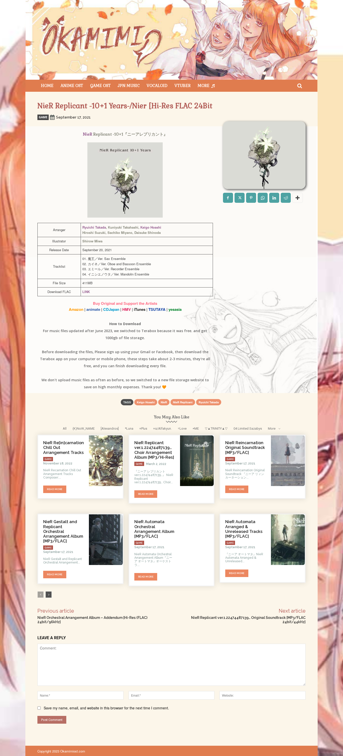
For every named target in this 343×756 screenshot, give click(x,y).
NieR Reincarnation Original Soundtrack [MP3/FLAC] (245, 447)
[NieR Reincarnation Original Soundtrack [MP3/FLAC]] (288, 460)
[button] (300, 86)
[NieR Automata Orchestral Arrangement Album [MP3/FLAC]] (197, 539)
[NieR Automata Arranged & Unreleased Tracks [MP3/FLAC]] (288, 539)
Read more (55, 489)
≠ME (196, 428)
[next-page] (48, 594)
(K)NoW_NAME (84, 428)
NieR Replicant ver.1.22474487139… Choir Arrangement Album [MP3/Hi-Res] (154, 450)
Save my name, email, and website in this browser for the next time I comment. (106, 707)
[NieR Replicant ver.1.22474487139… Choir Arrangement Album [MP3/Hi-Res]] (197, 460)
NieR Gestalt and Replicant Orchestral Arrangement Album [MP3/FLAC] (63, 531)
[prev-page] (40, 594)
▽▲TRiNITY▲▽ (216, 428)
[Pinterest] (251, 198)
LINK (86, 291)
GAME (43, 117)
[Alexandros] (110, 428)
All (65, 428)
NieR (87, 134)
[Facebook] (228, 198)
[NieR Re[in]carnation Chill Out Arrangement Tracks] (106, 460)
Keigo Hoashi (150, 227)
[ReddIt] (286, 198)
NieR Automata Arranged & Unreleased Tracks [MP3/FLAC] (243, 529)
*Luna (129, 428)
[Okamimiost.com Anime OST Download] (171, 40)
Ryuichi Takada (94, 227)
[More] (297, 198)
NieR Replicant (183, 402)
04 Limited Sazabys (248, 428)
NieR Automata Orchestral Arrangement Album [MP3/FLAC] (154, 529)
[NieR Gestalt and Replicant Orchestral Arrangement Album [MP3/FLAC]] (106, 539)
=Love (182, 428)
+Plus (143, 428)
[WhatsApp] (263, 198)
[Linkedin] (274, 198)
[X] (240, 198)
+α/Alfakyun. (162, 428)
